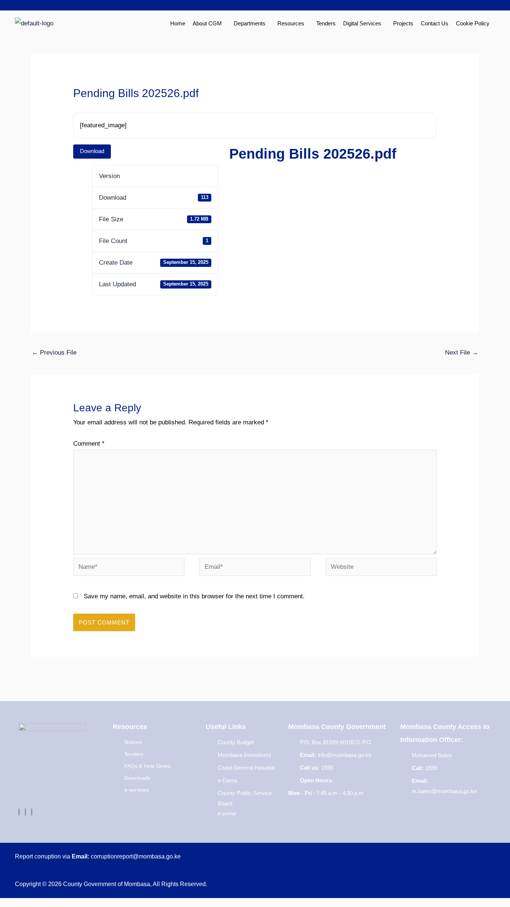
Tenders (326, 23)
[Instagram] (31, 812)
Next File (461, 352)
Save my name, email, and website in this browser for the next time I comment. (194, 596)
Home (177, 23)
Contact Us (434, 23)
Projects (403, 23)
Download (92, 151)
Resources (290, 23)
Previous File (54, 352)
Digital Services (362, 23)
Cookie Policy (472, 23)
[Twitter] (25, 812)
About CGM (207, 23)
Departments (249, 23)
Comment (89, 443)
